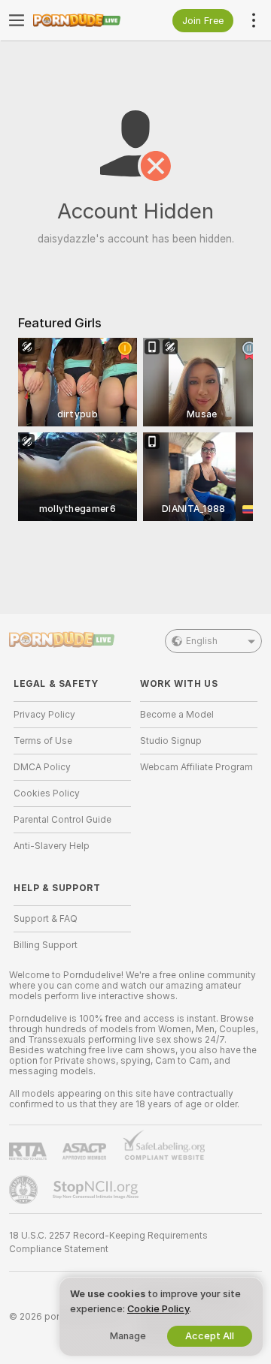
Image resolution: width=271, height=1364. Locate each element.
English (202, 641)
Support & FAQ (46, 919)
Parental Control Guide (62, 819)
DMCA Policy (42, 767)
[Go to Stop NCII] (97, 1190)
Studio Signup (171, 741)
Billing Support (46, 945)
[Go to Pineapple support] (25, 1190)
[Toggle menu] (16, 20)
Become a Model (177, 714)
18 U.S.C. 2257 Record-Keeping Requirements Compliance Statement (108, 1242)
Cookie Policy (158, 1308)
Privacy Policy (44, 714)
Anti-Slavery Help (52, 846)
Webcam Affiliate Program (196, 767)
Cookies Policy (47, 793)
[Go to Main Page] (84, 20)
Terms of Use (43, 741)
